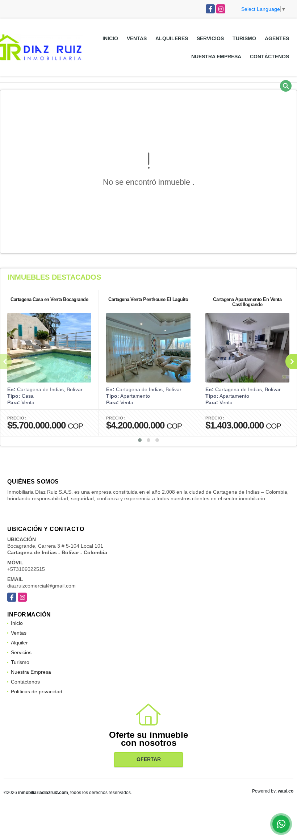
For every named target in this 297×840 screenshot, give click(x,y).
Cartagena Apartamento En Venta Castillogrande (247, 302)
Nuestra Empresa (216, 56)
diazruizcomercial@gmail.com (41, 586)
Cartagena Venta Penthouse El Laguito (148, 299)
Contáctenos (269, 56)
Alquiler (19, 642)
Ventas (137, 38)
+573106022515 (26, 569)
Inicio (110, 38)
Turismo (244, 38)
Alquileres (171, 38)
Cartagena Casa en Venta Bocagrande (49, 299)
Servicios (210, 38)
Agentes (277, 38)
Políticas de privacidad (36, 691)
